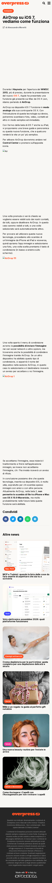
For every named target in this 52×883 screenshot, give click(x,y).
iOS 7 (16, 95)
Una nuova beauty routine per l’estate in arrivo (24, 750)
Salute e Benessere (13, 787)
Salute (8, 744)
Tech (12, 569)
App (7, 569)
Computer (8, 11)
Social (8, 701)
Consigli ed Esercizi (13, 656)
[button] (44, 3)
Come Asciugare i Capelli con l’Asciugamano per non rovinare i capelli (24, 793)
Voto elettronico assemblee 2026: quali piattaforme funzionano (24, 620)
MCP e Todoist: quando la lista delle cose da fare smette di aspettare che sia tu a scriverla (26, 576)
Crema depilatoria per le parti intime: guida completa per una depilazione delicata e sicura (25, 664)
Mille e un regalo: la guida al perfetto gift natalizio (24, 708)
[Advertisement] (26, 57)
